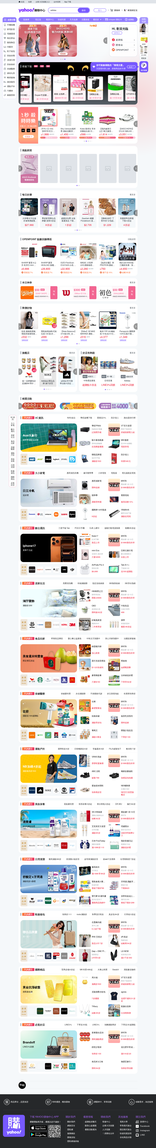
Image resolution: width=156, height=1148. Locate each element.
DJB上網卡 (94, 528)
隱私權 (70, 1129)
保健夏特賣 (66, 693)
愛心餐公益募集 (75, 638)
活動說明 (132, 239)
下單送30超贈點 (128, 1024)
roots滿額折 (82, 914)
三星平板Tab (64, 528)
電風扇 (114, 472)
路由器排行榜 (130, 417)
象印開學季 (88, 472)
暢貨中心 (50, 19)
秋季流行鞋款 (98, 914)
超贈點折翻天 (91, 1121)
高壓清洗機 (68, 583)
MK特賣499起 (86, 969)
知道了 (131, 67)
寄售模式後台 (126, 1125)
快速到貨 (62, 19)
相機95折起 (130, 528)
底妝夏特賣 (69, 804)
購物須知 (71, 1137)
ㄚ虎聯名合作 (108, 1133)
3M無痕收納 (114, 583)
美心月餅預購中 (112, 638)
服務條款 (71, 1133)
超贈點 (131, 19)
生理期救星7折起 (128, 859)
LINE (142, 1134)
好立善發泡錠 (113, 693)
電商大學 (124, 1121)
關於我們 (71, 1121)
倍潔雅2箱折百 (72, 859)
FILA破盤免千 (115, 748)
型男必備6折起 (68, 969)
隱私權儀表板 (73, 1141)
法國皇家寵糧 (130, 638)
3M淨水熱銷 (130, 583)
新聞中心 (144, 1121)
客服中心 (106, 1121)
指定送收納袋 (98, 583)
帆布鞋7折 (131, 748)
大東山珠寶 (102, 969)
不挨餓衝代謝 (96, 693)
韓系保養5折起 (85, 804)
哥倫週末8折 (98, 748)
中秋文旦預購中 (93, 638)
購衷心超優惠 (91, 1125)
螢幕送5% (101, 417)
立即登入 (117, 33)
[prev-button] (20, 406)
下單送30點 (82, 1024)
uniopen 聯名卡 (115, 19)
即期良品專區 (57, 638)
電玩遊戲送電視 (129, 472)
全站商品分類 (126, 1137)
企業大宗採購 (108, 1125)
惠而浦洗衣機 (72, 472)
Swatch (115, 969)
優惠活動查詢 (91, 1129)
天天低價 (74, 19)
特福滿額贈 (82, 583)
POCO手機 (80, 528)
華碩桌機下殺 (86, 417)
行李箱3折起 (130, 914)
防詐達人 (115, 417)
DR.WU (118, 804)
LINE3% (68, 1024)
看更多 (143, 58)
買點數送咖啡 (130, 969)
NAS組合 (71, 417)
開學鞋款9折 (63, 748)
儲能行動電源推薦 (112, 528)
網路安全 (71, 1125)
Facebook (145, 1126)
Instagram (145, 1130)
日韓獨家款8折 (81, 748)
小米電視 (102, 472)
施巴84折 (131, 804)
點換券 (26, 19)
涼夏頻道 (85, 19)
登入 (100, 10)
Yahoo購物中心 (32, 10)
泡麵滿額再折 (110, 1024)
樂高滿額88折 (55, 859)
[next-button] (135, 406)
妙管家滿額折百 (91, 859)
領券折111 (67, 914)
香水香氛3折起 (103, 804)
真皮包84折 (114, 914)
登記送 (38, 19)
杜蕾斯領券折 (130, 693)
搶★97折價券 (109, 859)
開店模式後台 (126, 1129)
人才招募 (106, 1129)
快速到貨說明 (126, 1133)
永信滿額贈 (80, 693)
